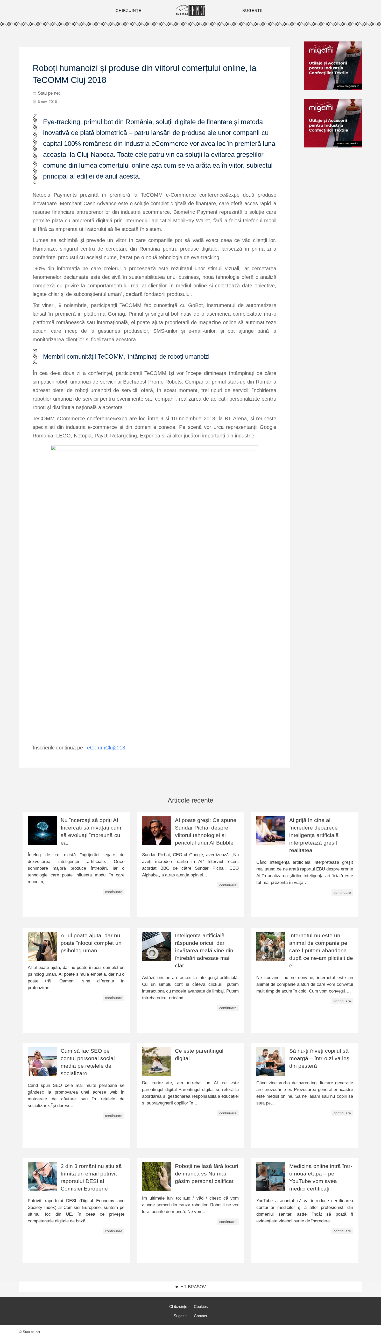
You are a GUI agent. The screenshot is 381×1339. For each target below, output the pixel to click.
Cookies (201, 1306)
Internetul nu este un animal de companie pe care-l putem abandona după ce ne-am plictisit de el (321, 950)
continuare (113, 892)
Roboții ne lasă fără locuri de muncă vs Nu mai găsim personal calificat (206, 1173)
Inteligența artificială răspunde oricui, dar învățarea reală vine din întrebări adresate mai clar (204, 950)
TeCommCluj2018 (104, 747)
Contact (200, 1316)
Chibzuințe (178, 1306)
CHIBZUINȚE (129, 10)
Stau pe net (49, 93)
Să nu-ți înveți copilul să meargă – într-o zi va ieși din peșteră (320, 1058)
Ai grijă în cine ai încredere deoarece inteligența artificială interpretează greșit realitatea (314, 835)
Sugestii (180, 1316)
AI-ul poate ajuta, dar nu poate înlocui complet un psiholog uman (91, 942)
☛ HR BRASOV (190, 1286)
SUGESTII (252, 10)
